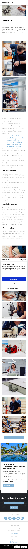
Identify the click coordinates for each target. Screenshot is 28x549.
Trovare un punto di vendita (13, 502)
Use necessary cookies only (14, 288)
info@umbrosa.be (14, 533)
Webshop (13, 507)
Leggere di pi (8, 485)
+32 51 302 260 (14, 531)
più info (23, 547)
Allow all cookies (14, 279)
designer (15, 125)
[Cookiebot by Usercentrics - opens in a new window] (20, 260)
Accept (16, 547)
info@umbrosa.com (14, 542)
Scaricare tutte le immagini (13, 437)
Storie (13, 490)
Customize (13, 283)
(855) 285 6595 (14, 541)
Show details (21, 275)
